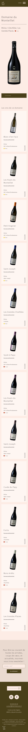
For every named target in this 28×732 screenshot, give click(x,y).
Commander (8, 95)
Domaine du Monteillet (9, 18)
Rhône (4, 28)
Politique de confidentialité (10, 721)
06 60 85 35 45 (14, 704)
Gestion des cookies (19, 721)
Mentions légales (22, 719)
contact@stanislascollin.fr (14, 706)
